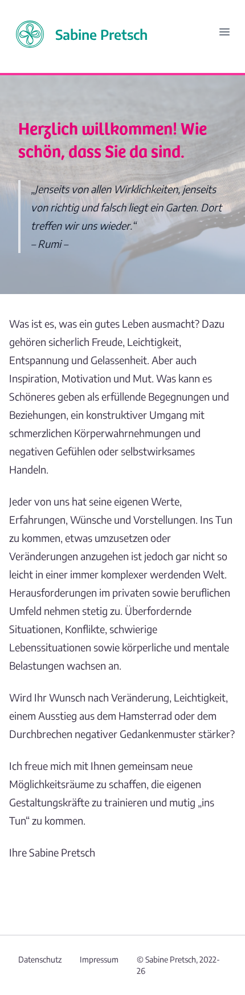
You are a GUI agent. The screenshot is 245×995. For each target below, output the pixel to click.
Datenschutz (40, 959)
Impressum (99, 959)
